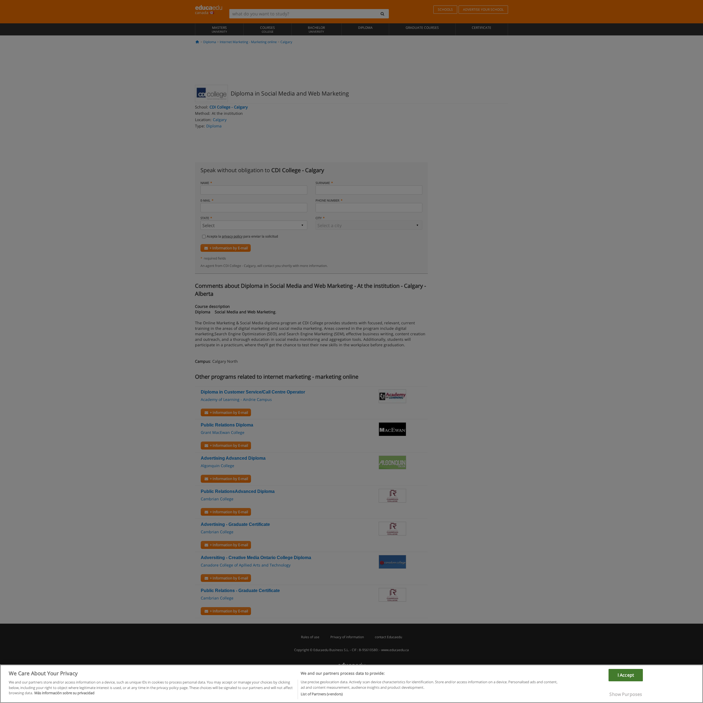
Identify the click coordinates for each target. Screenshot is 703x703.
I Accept (626, 675)
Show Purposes (625, 694)
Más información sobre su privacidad (64, 692)
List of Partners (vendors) (322, 693)
